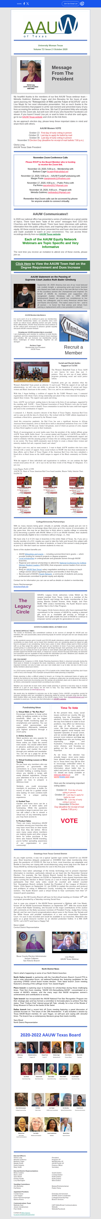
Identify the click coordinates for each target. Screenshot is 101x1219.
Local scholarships (26, 558)
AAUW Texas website (32, 117)
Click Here (23, 263)
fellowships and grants (34, 554)
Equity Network (45, 574)
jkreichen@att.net (21, 587)
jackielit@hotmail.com (76, 697)
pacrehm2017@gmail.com (55, 185)
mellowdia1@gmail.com (59, 192)
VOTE (56, 777)
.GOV (67, 777)
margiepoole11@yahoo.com (57, 178)
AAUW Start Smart (34, 569)
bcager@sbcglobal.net (57, 171)
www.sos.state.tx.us (62, 775)
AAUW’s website (60, 699)
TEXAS (62, 777)
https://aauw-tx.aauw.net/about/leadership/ (24, 1214)
